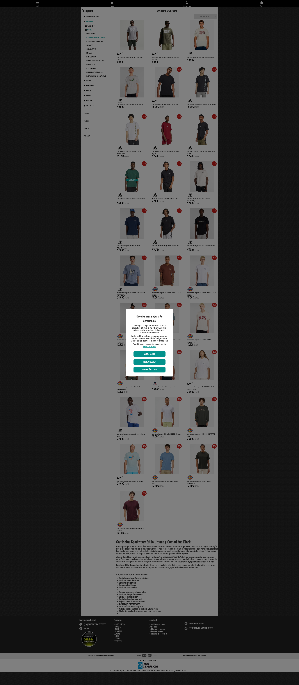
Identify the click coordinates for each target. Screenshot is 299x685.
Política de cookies (149, 346)
